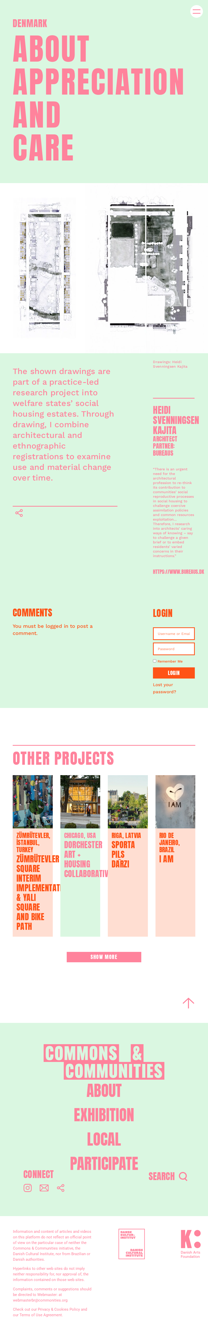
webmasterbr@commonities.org (40, 1300)
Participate (104, 1163)
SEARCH (162, 1176)
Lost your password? (164, 688)
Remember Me (169, 661)
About (104, 1090)
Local (104, 1139)
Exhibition (104, 1115)
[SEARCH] (183, 1176)
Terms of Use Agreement (41, 1315)
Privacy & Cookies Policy (59, 1309)
